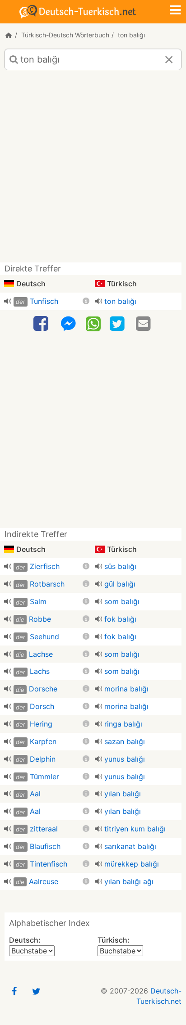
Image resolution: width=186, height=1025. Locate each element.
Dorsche (43, 688)
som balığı (122, 601)
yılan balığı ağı (128, 881)
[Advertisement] (93, 169)
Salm (38, 601)
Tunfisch (44, 301)
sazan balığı (124, 741)
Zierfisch (45, 566)
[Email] (144, 324)
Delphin (43, 758)
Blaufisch (45, 846)
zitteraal (44, 828)
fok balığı (120, 618)
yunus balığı (124, 758)
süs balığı (120, 566)
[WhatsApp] (93, 323)
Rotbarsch (47, 583)
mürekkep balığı (131, 863)
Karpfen (43, 741)
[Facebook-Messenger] (68, 324)
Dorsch (42, 706)
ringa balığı (123, 723)
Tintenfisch (48, 863)
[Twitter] (118, 324)
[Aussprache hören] (8, 301)
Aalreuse (43, 881)
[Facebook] (42, 324)
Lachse (41, 654)
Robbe (40, 618)
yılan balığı (122, 793)
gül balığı (119, 583)
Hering (41, 723)
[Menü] (175, 11)
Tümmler (44, 776)
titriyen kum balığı (135, 828)
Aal (35, 793)
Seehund (44, 636)
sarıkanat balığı (130, 846)
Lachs (40, 671)
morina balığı (126, 688)
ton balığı (120, 301)
